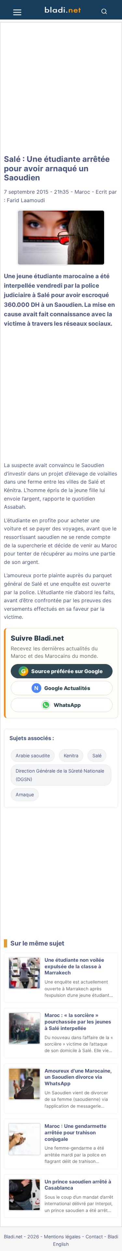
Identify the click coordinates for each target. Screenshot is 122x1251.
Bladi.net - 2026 (21, 1236)
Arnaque (25, 794)
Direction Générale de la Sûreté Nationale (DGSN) (60, 775)
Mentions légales (62, 1236)
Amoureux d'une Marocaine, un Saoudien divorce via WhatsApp (78, 1077)
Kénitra (12, 490)
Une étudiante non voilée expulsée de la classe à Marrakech (74, 966)
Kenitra (71, 755)
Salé (43, 294)
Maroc (82, 192)
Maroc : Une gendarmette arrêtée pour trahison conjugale (75, 1132)
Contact (94, 1236)
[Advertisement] (61, 89)
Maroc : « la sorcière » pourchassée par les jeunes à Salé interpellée (78, 1021)
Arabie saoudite (33, 755)
